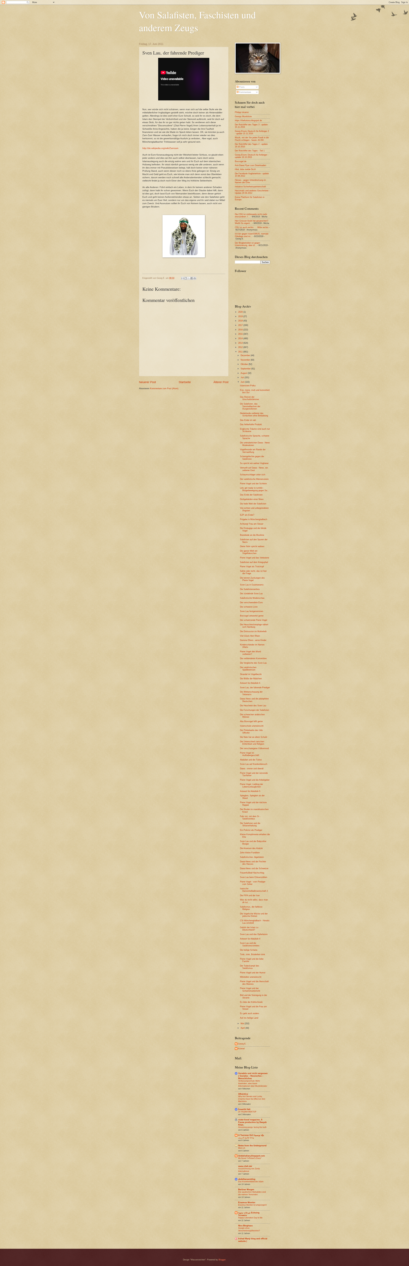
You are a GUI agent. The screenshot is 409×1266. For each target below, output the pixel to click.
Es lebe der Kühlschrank (251, 1002)
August (244, 373)
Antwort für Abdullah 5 (250, 791)
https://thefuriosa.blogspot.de (248, 120)
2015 (240, 334)
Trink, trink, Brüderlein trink (252, 954)
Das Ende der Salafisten (251, 495)
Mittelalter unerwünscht (250, 977)
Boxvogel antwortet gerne (251, 616)
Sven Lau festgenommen (251, 611)
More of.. (242, 1148)
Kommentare (245, 92)
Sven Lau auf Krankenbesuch (253, 764)
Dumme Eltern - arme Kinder (253, 640)
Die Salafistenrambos (250, 589)
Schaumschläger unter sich (252, 474)
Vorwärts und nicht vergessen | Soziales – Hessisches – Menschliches (253, 1076)
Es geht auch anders (249, 1013)
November (246, 360)
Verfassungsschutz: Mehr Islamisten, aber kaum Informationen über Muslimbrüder (252, 1083)
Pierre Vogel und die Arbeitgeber (255, 780)
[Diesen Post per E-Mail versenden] (182, 278)
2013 (240, 343)
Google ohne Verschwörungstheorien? (249, 1229)
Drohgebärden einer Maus (252, 499)
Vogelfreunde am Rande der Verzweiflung (253, 450)
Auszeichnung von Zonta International (249, 1170)
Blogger (222, 1259)
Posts (242, 87)
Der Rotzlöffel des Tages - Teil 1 (250, 150)
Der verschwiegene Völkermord (254, 748)
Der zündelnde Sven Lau (251, 593)
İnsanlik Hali (244, 1109)
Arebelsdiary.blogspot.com (251, 1156)
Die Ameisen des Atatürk (251, 848)
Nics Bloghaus (245, 1225)
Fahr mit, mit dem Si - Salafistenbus (250, 817)
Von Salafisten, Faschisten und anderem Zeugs (197, 21)
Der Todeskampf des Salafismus (249, 967)
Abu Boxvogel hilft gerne (251, 721)
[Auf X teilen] (188, 278)
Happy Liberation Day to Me (250, 1218)
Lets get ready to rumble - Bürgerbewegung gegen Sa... (254, 489)
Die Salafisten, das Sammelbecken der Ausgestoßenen (250, 406)
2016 (240, 329)
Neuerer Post (147, 382)
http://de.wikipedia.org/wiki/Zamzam (160, 148)
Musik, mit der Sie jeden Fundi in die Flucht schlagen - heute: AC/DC (252, 138)
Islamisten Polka (247, 385)
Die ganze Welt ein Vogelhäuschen (248, 552)
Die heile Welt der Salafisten (253, 504)
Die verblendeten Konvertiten (253, 658)
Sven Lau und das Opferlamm (254, 934)
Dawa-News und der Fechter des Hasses (253, 862)
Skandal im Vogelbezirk (251, 674)
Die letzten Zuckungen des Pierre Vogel (252, 579)
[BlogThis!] (185, 278)
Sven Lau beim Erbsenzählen (253, 877)
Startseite (185, 382)
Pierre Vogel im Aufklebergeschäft (249, 754)
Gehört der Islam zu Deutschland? (249, 928)
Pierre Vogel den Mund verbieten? (250, 652)
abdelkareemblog (246, 1179)
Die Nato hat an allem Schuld (253, 737)
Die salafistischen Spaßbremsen (248, 668)
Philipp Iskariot (242, 112)
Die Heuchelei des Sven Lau (253, 705)
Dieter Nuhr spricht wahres (252, 546)
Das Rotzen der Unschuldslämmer (249, 398)
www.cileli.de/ (245, 1166)
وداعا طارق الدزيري (246, 1138)
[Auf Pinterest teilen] (194, 278)
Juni (243, 382)
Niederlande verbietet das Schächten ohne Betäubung (254, 414)
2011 (240, 352)
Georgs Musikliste (243, 116)
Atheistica (243, 1094)
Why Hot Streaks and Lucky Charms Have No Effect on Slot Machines (251, 1099)
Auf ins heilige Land (249, 1018)
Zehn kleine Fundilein (250, 852)
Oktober (245, 364)
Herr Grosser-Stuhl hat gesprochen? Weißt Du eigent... (251, 222)
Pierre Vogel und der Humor (252, 972)
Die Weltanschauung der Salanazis (251, 693)
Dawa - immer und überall (251, 768)
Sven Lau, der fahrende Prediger (255, 687)
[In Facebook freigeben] (191, 278)
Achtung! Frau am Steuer (251, 524)
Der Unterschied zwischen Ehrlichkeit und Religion (252, 742)
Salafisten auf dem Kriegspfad (254, 562)
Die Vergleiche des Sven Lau (253, 663)
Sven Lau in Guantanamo (251, 585)
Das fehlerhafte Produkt (251, 424)
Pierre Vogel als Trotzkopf (252, 566)
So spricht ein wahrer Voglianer (254, 463)
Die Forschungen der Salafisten (254, 710)
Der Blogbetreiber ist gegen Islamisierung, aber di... (247, 244)
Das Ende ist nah (248, 420)
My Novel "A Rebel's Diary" (249, 1158)
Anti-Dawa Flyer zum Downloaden (250, 165)
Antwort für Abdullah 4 (250, 939)
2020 (240, 312)
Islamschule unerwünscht (251, 726)
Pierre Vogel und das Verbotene (254, 558)
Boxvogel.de (240, 161)
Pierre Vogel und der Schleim (253, 483)
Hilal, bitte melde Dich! (245, 169)
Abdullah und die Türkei (251, 760)
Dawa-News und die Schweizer (254, 868)
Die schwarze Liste (249, 607)
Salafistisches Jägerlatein (252, 857)
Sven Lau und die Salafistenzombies (249, 944)
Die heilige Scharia (248, 950)
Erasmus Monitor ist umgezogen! (252, 1205)
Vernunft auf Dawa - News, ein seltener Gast (254, 469)
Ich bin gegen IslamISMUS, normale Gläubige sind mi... (251, 235)
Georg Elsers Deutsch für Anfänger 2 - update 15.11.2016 (252, 132)
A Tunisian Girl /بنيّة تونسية (251, 1135)
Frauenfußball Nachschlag (252, 873)
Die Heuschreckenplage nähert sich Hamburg (254, 625)
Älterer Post (220, 382)
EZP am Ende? (247, 515)
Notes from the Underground (252, 1145)
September (246, 368)
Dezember (246, 355)
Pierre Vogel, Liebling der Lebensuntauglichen (251, 785)
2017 (240, 325)
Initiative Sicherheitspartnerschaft (250, 186)
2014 (240, 338)
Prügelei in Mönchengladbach (253, 519)
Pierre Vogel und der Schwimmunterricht (250, 989)
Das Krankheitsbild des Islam (250, 1181)
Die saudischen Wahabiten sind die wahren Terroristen (252, 1193)
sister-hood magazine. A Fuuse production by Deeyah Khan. (252, 1122)
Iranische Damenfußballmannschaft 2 (254, 889)
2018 (240, 320)
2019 (240, 316)
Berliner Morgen (246, 1189)
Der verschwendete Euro (251, 602)
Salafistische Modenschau (252, 598)
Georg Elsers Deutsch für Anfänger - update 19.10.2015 (251, 156)
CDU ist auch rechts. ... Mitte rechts (251, 227)
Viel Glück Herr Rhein (250, 636)
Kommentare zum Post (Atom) (164, 388)
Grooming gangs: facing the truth (252, 1127)
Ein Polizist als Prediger (251, 830)
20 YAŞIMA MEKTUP (247, 1112)
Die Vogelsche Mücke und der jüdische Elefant (254, 914)
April (243, 1028)
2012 (240, 347)
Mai (243, 1023)
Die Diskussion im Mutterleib (253, 631)
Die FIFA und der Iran (250, 895)
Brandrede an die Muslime (252, 535)
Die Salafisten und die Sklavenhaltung (250, 824)
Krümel (241, 1048)
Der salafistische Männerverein (254, 479)
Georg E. (242, 1044)
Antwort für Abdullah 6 (250, 683)
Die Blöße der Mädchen (251, 678)
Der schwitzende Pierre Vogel (253, 620)
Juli (242, 377)
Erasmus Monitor (246, 1202)
